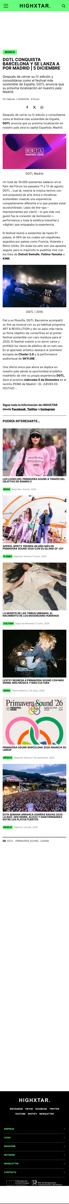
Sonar (44, 840)
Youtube (20, 1113)
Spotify (32, 1113)
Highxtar (11, 99)
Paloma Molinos (20, 690)
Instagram (48, 409)
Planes (7, 556)
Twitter (32, 409)
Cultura (8, 623)
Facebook (19, 409)
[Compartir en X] (34, 107)
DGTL (10, 840)
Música (10, 52)
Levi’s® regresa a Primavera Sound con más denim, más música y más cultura (33, 681)
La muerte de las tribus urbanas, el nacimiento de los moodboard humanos (31, 614)
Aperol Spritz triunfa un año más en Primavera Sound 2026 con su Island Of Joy (33, 547)
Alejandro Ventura (22, 556)
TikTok (29, 1109)
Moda (6, 489)
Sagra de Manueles (24, 623)
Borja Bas (16, 489)
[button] (6, 5)
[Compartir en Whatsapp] (41, 107)
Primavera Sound (26, 840)
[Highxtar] (35, 6)
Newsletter (46, 1113)
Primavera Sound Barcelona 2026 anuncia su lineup (34, 749)
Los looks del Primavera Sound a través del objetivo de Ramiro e (34, 480)
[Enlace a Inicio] (34, 1101)
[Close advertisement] (64, 1190)
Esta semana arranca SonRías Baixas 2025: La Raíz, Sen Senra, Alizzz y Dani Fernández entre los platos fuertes (33, 817)
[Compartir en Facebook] (27, 107)
